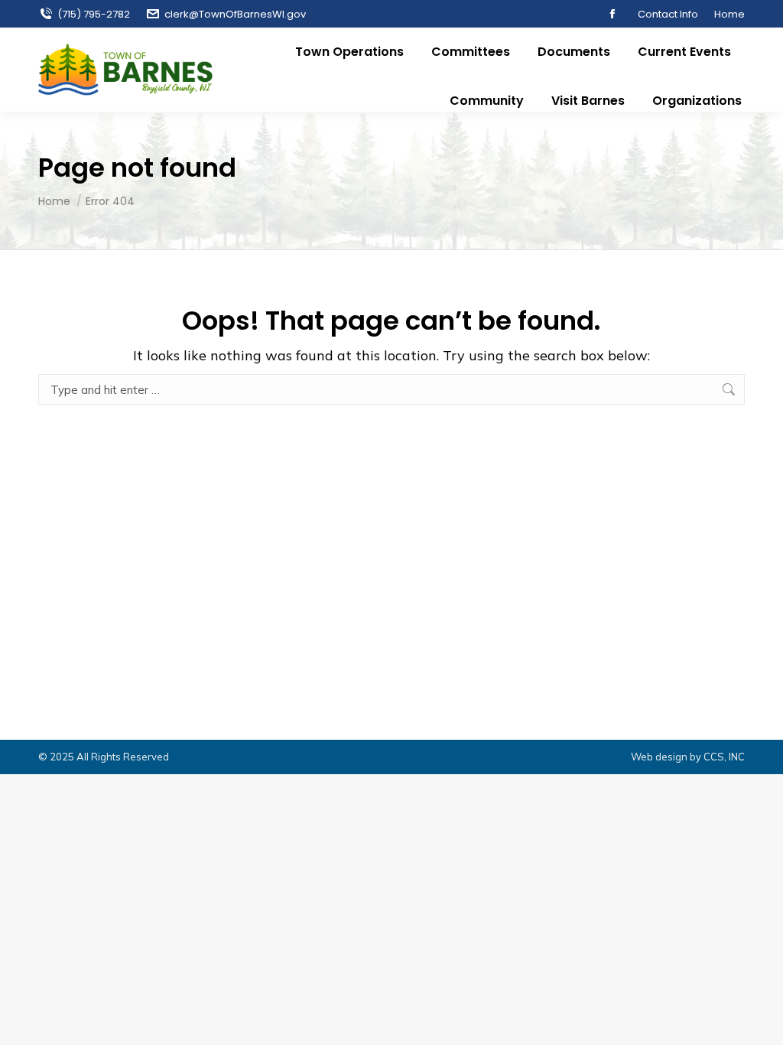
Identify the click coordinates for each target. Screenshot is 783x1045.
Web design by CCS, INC (688, 756)
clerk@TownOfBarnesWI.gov (235, 14)
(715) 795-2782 (93, 14)
